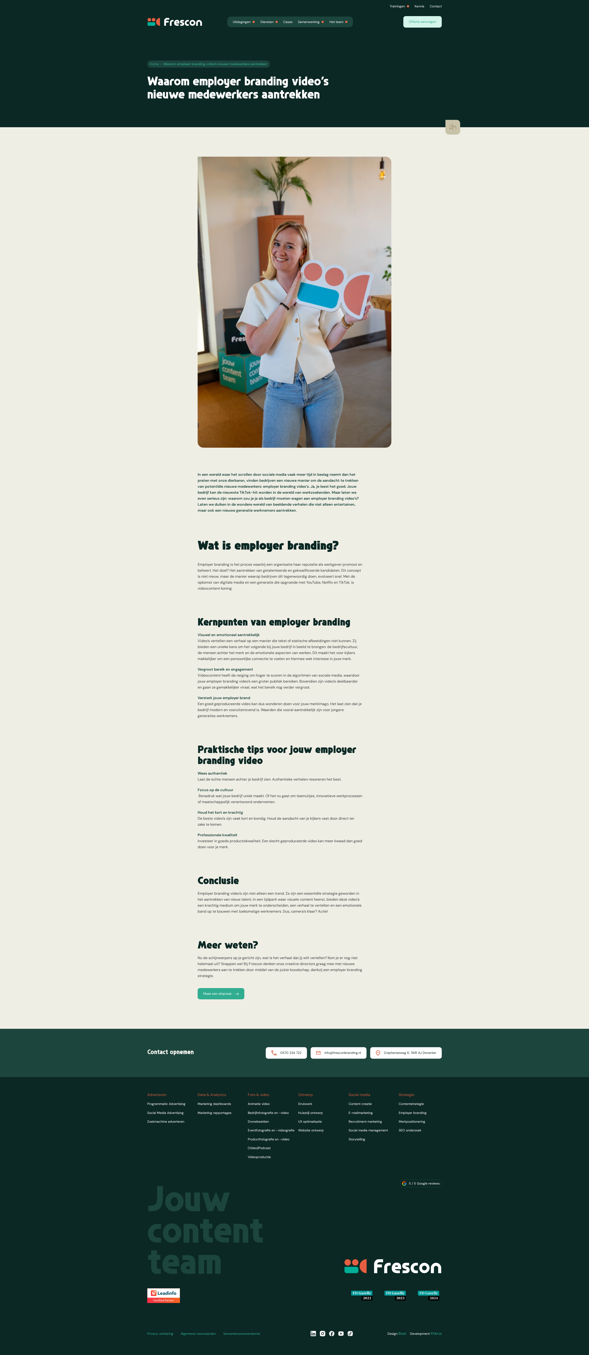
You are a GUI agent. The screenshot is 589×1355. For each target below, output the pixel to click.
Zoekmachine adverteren (165, 1121)
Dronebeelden (258, 1121)
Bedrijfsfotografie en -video (268, 1113)
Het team (336, 22)
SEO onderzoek (410, 1130)
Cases (287, 22)
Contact (436, 6)
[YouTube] (341, 1333)
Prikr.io (436, 1333)
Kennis (419, 6)
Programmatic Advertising (166, 1104)
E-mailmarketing (361, 1113)
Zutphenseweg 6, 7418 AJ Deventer (410, 1053)
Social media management (368, 1130)
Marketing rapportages (214, 1113)
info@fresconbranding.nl (342, 1053)
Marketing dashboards (214, 1104)
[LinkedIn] (313, 1333)
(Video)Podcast (259, 1148)
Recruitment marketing (365, 1121)
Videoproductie (259, 1157)
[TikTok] (350, 1333)
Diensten (267, 22)
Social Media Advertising (165, 1113)
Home (154, 64)
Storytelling (357, 1139)
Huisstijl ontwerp (310, 1113)
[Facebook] (332, 1333)
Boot (402, 1333)
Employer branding (413, 1113)
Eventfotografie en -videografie (271, 1130)
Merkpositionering (412, 1121)
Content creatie (360, 1104)
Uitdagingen (242, 22)
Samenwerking (309, 22)
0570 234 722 (290, 1053)
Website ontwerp (311, 1130)
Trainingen (397, 6)
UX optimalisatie (310, 1121)
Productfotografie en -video (268, 1139)
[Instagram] (322, 1333)
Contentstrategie (411, 1104)
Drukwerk (305, 1104)
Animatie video (259, 1104)
